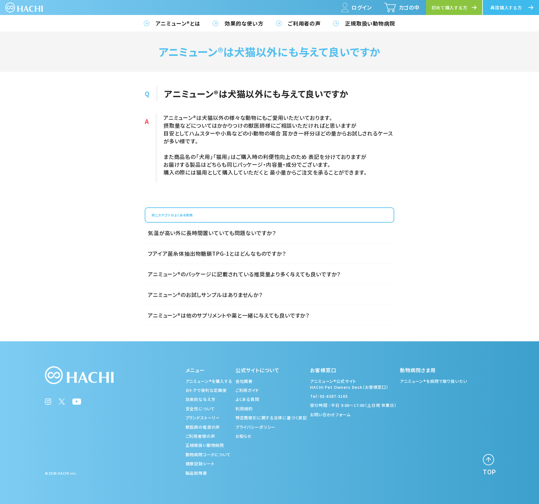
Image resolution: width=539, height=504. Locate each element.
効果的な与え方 (201, 399)
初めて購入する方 (449, 7)
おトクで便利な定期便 (206, 390)
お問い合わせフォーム (330, 415)
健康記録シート (200, 464)
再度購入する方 (506, 7)
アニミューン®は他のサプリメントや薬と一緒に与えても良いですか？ (228, 315)
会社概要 (244, 381)
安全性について (200, 409)
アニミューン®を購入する (209, 381)
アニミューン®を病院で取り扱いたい (433, 381)
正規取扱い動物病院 (370, 23)
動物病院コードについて (208, 454)
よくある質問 (247, 399)
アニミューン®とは (178, 23)
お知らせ (244, 436)
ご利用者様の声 (200, 436)
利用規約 (244, 409)
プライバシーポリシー (256, 427)
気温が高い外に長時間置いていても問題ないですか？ (212, 233)
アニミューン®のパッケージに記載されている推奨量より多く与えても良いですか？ (244, 274)
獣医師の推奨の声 (203, 427)
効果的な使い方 (244, 23)
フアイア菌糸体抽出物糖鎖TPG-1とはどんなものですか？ (217, 253)
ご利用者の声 (304, 23)
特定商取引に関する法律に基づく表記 (271, 418)
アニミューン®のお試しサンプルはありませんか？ (205, 295)
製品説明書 (196, 473)
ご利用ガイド (247, 390)
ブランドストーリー (203, 418)
